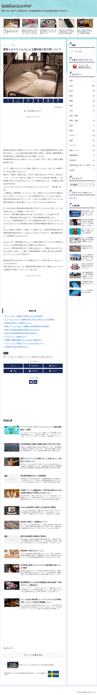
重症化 (44, 357)
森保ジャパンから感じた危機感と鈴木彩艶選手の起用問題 (27, 326)
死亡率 (50, 357)
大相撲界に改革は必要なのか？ (17, 347)
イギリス (15, 357)
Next (96, 27)
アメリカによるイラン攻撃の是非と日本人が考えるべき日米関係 (29, 319)
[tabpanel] (11, 26)
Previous (1, 27)
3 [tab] (50, 38)
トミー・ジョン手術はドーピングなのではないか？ (24, 343)
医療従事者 (36, 357)
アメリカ (7, 357)
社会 (6, 353)
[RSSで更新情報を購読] (35, 382)
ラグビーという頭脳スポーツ (16, 337)
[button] (58, 101)
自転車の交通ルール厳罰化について (18, 323)
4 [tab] (53, 38)
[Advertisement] (33, 131)
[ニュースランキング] (81, 66)
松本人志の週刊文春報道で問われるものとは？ (22, 330)
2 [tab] (47, 38)
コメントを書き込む (33, 655)
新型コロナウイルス (25, 357)
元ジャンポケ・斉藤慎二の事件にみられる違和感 (23, 316)
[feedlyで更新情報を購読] (31, 382)
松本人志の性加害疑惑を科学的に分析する (21, 333)
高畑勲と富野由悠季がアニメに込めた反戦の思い (23, 340)
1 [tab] (44, 38)
